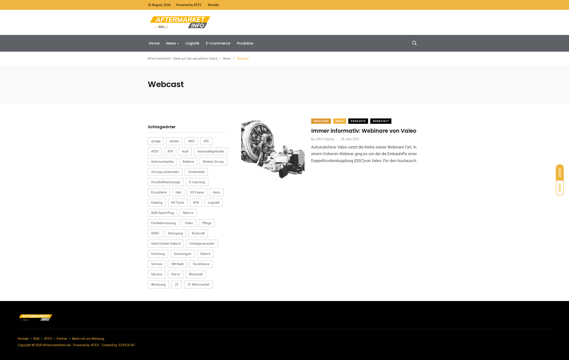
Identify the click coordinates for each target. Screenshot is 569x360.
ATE (206, 141)
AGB (36, 338)
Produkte (245, 43)
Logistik (192, 43)
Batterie (188, 161)
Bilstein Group (213, 161)
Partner (62, 338)
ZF (176, 284)
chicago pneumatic (165, 172)
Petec (189, 223)
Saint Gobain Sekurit (165, 243)
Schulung (158, 254)
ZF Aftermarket (198, 284)
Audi (185, 151)
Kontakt (213, 5)
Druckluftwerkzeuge (165, 182)
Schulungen (182, 254)
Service (156, 264)
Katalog (156, 202)
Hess (216, 192)
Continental (196, 172)
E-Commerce (218, 43)
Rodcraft (198, 233)
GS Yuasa (197, 192)
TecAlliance (201, 264)
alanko (174, 141)
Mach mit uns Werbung (88, 338)
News (171, 43)
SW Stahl (177, 264)
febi (178, 192)
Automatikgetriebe (210, 151)
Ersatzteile (159, 192)
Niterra (188, 213)
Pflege (206, 223)
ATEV (154, 151)
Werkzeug (158, 284)
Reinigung (175, 233)
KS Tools (177, 202)
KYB (196, 202)
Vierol (175, 274)
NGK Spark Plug (162, 213)
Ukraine (156, 274)
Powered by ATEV (188, 5)
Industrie (321, 121)
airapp (155, 141)
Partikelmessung (163, 223)
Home (154, 43)
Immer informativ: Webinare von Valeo (363, 130)
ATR (170, 151)
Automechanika (162, 161)
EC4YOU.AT (127, 345)
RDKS (155, 233)
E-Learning (197, 182)
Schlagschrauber (202, 243)
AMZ (191, 141)
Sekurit (205, 254)
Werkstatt (195, 274)
